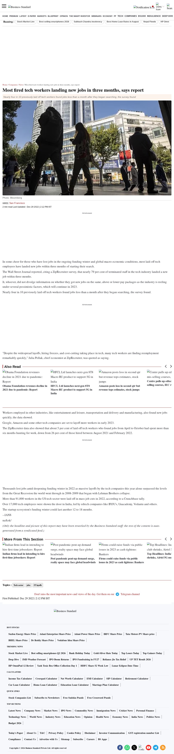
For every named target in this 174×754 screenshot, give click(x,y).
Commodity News (84, 710)
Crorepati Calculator (46, 678)
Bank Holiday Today (79, 653)
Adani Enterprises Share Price (55, 634)
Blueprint (53, 16)
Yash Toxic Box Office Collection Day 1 (57, 665)
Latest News (14, 710)
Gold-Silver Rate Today (106, 653)
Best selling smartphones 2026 (54, 22)
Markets (41, 16)
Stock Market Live (25, 22)
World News (36, 717)
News (21, 84)
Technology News (17, 717)
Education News (72, 717)
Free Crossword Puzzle (99, 697)
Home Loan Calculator (45, 685)
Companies (131, 16)
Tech (120, 16)
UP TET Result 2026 (140, 659)
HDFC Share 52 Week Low (94, 665)
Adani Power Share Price (87, 634)
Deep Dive (167, 16)
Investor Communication (112, 733)
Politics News (153, 717)
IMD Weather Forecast (34, 659)
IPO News (66, 710)
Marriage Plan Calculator (105, 685)
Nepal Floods (149, 22)
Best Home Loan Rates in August (123, 22)
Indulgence (154, 16)
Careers (90, 739)
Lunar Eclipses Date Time (125, 665)
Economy (107, 16)
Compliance (14, 739)
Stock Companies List (19, 697)
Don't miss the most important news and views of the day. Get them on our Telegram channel (87, 594)
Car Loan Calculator (19, 685)
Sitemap (65, 739)
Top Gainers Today (152, 653)
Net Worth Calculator (72, 678)
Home (5, 16)
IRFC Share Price (113, 634)
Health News (102, 717)
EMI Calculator (95, 678)
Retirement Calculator (136, 678)
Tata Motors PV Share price (140, 634)
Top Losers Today (130, 653)
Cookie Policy (74, 733)
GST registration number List (143, 733)
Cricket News (126, 710)
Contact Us (30, 739)
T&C (42, 733)
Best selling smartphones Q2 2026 (48, 653)
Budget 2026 (14, 723)
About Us (31, 733)
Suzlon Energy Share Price (22, 634)
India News (137, 717)
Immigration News (106, 710)
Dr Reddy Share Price (42, 640)
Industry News (53, 717)
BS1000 (142, 16)
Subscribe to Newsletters (46, 697)
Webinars (96, 16)
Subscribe (78, 739)
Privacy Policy (56, 733)
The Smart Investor (79, 16)
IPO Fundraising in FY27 (86, 659)
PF (115, 16)
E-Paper (32, 16)
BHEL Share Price (18, 640)
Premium (13, 16)
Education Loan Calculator (75, 685)
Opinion (64, 16)
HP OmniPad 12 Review (21, 665)
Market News (50, 710)
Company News (32, 710)
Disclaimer (90, 733)
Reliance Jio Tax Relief (114, 659)
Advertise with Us (48, 739)
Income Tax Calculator (20, 678)
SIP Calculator (114, 678)
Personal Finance (145, 710)
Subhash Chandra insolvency (88, 22)
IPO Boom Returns (59, 659)
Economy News (120, 717)
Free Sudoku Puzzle (73, 697)
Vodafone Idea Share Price (71, 640)
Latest (23, 16)
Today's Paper (15, 733)
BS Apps (102, 739)
